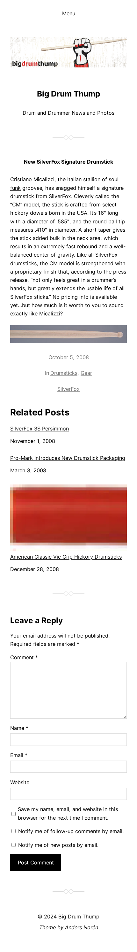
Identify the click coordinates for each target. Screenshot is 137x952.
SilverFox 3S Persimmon (39, 429)
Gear (86, 373)
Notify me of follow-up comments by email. (71, 831)
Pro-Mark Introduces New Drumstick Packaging (67, 458)
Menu (68, 13)
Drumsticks (63, 373)
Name (19, 728)
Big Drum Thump (68, 93)
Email (18, 755)
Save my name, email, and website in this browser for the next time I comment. (68, 813)
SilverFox (68, 389)
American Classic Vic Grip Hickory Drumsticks (66, 556)
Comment (24, 657)
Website (19, 782)
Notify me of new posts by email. (58, 845)
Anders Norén (81, 927)
